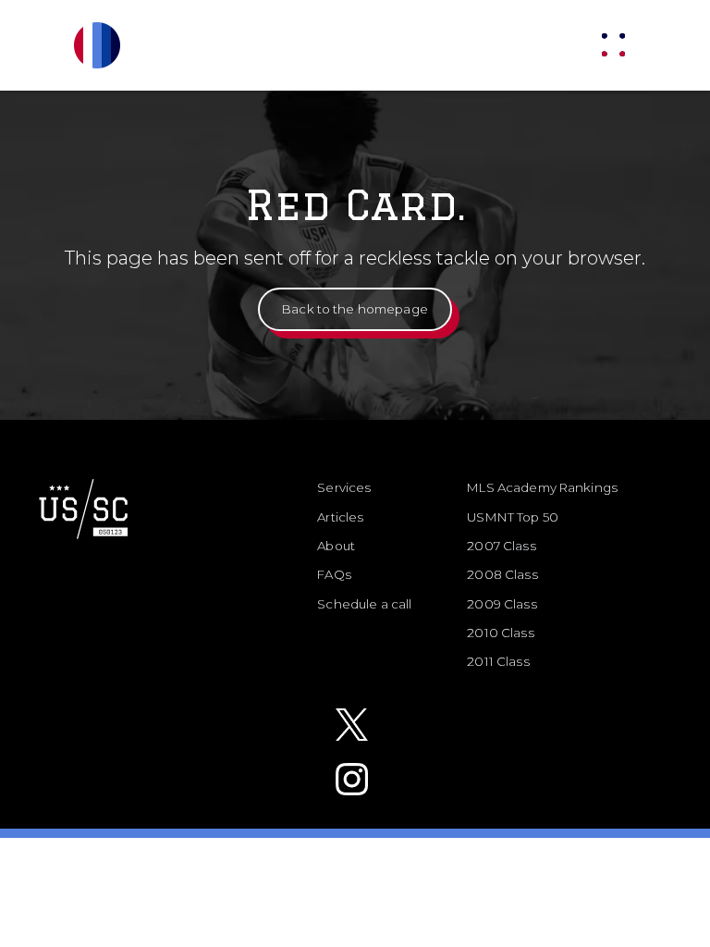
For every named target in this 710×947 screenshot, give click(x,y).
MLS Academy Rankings (542, 487)
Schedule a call (364, 603)
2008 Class (502, 574)
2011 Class (498, 661)
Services (344, 487)
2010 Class (500, 632)
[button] (613, 45)
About (336, 545)
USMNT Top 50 (512, 517)
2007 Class (501, 545)
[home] (125, 45)
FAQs (334, 574)
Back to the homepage (355, 308)
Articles (340, 517)
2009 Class (501, 603)
